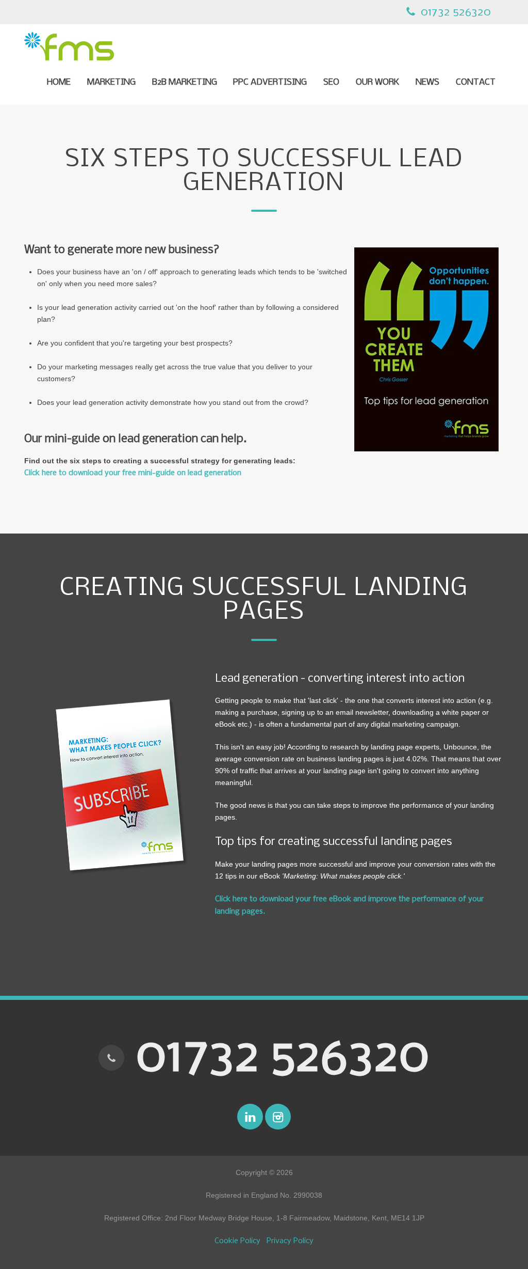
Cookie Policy (237, 1241)
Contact (476, 82)
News (427, 82)
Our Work (377, 82)
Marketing (111, 82)
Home (59, 82)
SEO (331, 82)
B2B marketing (184, 82)
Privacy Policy (290, 1241)
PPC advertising (270, 82)
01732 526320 (454, 12)
